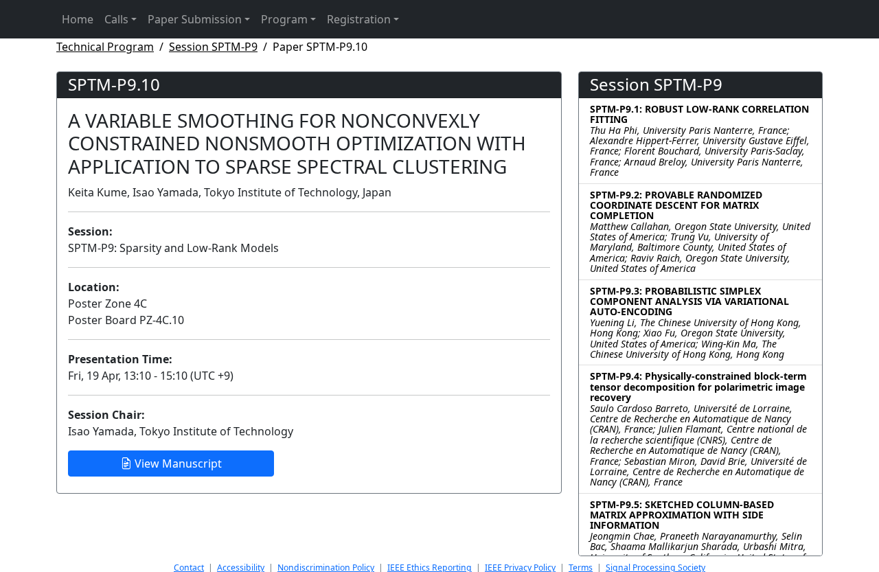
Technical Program (105, 46)
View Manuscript (177, 463)
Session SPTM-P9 (213, 46)
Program (284, 19)
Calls (116, 19)
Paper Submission (195, 19)
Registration (359, 19)
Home (77, 19)
